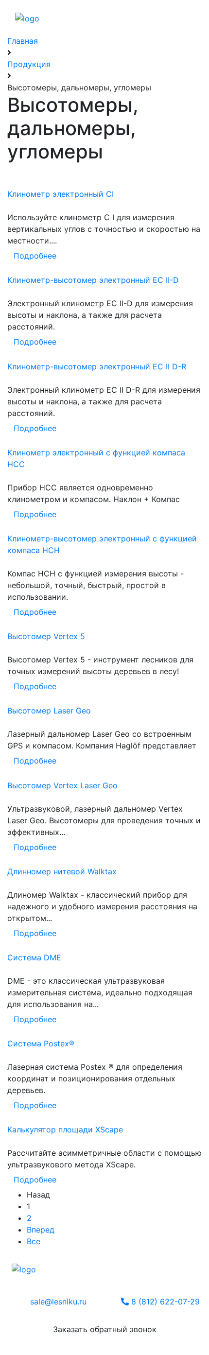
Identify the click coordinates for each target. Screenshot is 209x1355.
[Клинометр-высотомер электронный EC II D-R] (15, 378)
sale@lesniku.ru (58, 1301)
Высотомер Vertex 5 (46, 636)
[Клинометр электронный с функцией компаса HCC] (15, 476)
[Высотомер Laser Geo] (15, 722)
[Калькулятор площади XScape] (15, 1141)
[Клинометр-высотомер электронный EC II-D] (15, 291)
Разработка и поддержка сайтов (57, 1279)
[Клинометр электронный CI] (15, 205)
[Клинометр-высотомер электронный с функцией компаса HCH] (15, 562)
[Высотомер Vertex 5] (15, 648)
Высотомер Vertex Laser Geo (62, 785)
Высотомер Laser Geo (49, 710)
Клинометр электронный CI (60, 194)
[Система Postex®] (15, 1055)
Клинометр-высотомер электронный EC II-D (93, 280)
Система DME (34, 957)
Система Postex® (40, 1043)
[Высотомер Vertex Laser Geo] (15, 797)
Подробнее (35, 256)
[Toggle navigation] (169, 13)
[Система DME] (15, 969)
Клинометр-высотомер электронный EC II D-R (96, 366)
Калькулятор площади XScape (65, 1129)
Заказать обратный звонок (105, 1329)
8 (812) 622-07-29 (164, 1301)
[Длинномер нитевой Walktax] (15, 883)
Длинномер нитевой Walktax (62, 871)
